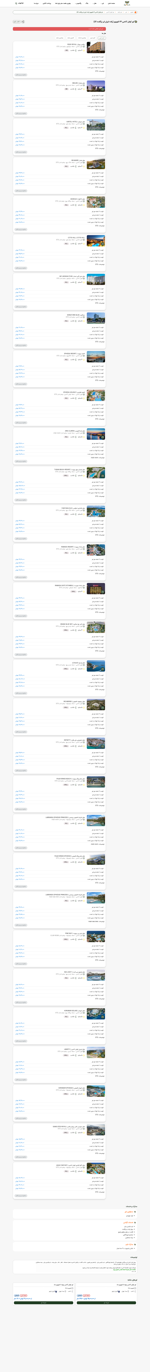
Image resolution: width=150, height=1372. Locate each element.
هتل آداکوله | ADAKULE (77, 199)
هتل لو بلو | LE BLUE (78, 663)
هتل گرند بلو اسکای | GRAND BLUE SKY (72, 624)
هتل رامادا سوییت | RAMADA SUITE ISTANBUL (70, 585)
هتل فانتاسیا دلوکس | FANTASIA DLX (73, 508)
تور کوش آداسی (110, 12)
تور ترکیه (120, 12)
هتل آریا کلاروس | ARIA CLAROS (75, 431)
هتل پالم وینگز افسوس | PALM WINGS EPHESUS (70, 856)
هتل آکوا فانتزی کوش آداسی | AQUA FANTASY (70, 1165)
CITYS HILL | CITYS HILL (76, 238)
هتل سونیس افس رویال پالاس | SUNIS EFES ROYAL (69, 1127)
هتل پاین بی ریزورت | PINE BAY (75, 933)
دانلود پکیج (17, 22)
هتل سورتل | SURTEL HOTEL (76, 122)
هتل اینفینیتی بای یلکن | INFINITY (74, 740)
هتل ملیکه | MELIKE (78, 83)
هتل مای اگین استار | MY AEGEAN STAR (72, 276)
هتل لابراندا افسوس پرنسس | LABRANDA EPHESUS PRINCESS (65, 817)
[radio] (105, 36)
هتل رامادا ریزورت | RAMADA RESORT (73, 547)
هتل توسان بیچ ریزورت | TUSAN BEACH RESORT (69, 470)
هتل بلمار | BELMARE (78, 160)
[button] (20, 74)
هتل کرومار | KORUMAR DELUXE (74, 1011)
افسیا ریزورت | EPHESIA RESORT (74, 354)
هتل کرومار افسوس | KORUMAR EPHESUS (72, 1088)
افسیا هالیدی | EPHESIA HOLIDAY (74, 392)
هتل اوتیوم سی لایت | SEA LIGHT (74, 972)
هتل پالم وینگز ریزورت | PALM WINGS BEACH (71, 779)
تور (126, 12)
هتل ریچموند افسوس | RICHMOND (74, 701)
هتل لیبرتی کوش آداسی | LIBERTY (74, 1049)
